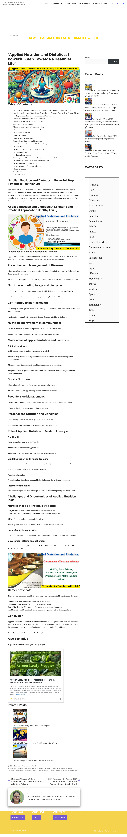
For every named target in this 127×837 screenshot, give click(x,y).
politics (92, 283)
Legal (91, 268)
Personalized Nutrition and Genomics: (27, 141)
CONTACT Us (17, 818)
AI (90, 179)
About (36, 818)
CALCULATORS (109, 3)
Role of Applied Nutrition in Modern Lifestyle (30, 144)
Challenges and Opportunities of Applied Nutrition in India (35, 158)
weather (93, 315)
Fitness (92, 231)
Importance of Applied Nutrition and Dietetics (33, 116)
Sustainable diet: (22, 152)
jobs (91, 262)
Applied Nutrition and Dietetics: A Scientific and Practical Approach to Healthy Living (46, 113)
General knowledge (99, 242)
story (91, 299)
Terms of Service (110, 831)
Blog (47, 3)
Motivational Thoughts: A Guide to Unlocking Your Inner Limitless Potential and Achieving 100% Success (26, 781)
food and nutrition (50, 771)
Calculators (94, 200)
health (28, 766)
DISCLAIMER (60, 818)
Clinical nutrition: (23, 133)
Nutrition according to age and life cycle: (29, 121)
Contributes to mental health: (24, 124)
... (28, 801)
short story (94, 289)
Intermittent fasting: (24, 155)
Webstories (97, 3)
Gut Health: (20, 147)
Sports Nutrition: (19, 135)
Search (87, 57)
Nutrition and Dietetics (70, 771)
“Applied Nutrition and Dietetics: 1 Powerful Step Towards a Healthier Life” (42, 110)
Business (93, 195)
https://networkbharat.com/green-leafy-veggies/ (27, 644)
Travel (92, 309)
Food (23, 766)
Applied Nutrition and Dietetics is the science (47, 768)
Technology (57, 3)
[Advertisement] (63, 21)
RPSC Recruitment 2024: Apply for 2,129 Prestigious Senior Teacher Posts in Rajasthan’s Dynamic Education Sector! (62, 781)
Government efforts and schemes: (29, 166)
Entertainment (85, 3)
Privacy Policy (99, 831)
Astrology (94, 184)
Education (17, 766)
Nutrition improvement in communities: (28, 127)
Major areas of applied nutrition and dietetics (30, 130)
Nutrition (18, 622)
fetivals (92, 226)
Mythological (96, 278)
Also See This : (19, 174)
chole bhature (96, 205)
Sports (75, 3)
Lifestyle (33, 766)
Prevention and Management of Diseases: (29, 119)
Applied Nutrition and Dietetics (20, 768)
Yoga (91, 320)
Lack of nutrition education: (26, 163)
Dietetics (40, 771)
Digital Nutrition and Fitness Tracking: (31, 149)
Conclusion (17, 172)
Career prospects (19, 169)
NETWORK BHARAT (14, 2)
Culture (67, 3)
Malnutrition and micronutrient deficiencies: (33, 161)
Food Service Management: (23, 138)
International (95, 257)
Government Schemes (100, 247)
